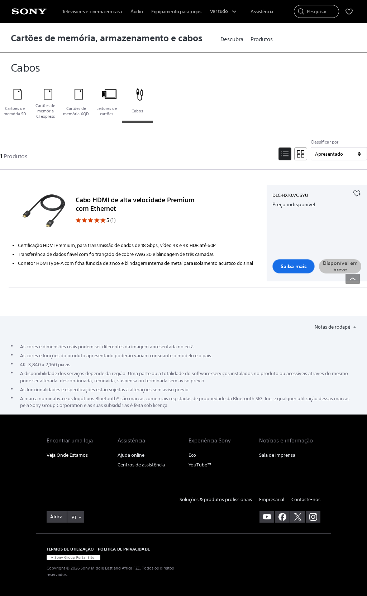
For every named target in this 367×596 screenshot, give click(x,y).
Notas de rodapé (333, 327)
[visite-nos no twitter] (297, 517)
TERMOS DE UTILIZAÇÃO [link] (70, 549)
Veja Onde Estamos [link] (67, 455)
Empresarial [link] (271, 499)
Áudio (136, 12)
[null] (357, 192)
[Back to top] (352, 279)
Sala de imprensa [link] (277, 455)
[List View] (284, 153)
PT (74, 517)
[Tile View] (300, 153)
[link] (232, 39)
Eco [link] (192, 455)
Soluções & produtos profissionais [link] (216, 499)
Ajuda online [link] (131, 455)
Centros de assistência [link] (141, 465)
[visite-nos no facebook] (282, 517)
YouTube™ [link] (200, 465)
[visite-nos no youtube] (266, 517)
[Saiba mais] (43, 213)
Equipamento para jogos (176, 12)
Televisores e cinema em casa (92, 12)
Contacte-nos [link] (305, 499)
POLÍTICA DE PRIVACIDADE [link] (124, 549)
